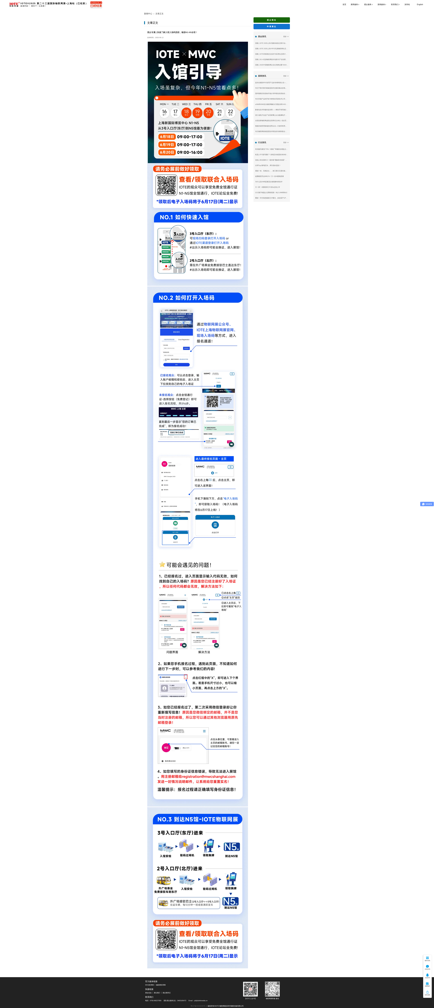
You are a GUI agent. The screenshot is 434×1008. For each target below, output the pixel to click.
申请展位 (271, 26)
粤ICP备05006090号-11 (199, 1006)
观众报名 (271, 20)
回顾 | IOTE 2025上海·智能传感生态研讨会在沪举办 (273, 43)
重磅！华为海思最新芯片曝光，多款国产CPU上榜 (272, 198)
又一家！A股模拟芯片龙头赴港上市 (267, 187)
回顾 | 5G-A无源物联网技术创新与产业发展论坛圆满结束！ (276, 59)
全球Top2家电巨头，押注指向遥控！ (268, 165)
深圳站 (407, 4)
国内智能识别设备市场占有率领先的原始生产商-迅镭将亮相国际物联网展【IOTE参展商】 (286, 93)
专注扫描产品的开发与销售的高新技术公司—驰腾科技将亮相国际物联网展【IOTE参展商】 (287, 99)
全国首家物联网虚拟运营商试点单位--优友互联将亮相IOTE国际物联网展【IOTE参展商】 (286, 120)
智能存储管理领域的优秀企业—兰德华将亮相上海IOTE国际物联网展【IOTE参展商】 (285, 126)
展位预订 (157, 993)
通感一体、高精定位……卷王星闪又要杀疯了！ (271, 171)
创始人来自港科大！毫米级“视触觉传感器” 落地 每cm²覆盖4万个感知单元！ (281, 160)
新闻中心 (148, 14)
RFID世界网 (149, 985)
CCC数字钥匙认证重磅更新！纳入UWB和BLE (271, 192)
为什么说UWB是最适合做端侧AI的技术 (268, 182)
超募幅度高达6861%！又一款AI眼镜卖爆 (269, 176)
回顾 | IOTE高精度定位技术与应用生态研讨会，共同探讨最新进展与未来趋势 (282, 54)
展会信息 (148, 993)
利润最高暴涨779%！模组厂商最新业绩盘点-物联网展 (274, 149)
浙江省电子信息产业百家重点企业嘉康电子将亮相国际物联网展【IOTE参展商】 (283, 115)
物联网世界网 (161, 985)
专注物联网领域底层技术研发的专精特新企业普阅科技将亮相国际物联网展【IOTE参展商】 (287, 131)
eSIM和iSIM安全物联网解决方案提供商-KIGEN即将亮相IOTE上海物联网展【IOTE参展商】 (287, 104)
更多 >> (286, 36)
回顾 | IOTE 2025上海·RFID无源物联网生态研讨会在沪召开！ (277, 48)
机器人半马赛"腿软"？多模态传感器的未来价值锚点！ (274, 154)
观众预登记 (167, 993)
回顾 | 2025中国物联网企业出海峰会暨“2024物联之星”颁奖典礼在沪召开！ (281, 65)
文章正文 (159, 14)
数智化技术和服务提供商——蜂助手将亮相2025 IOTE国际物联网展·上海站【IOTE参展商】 (287, 110)
